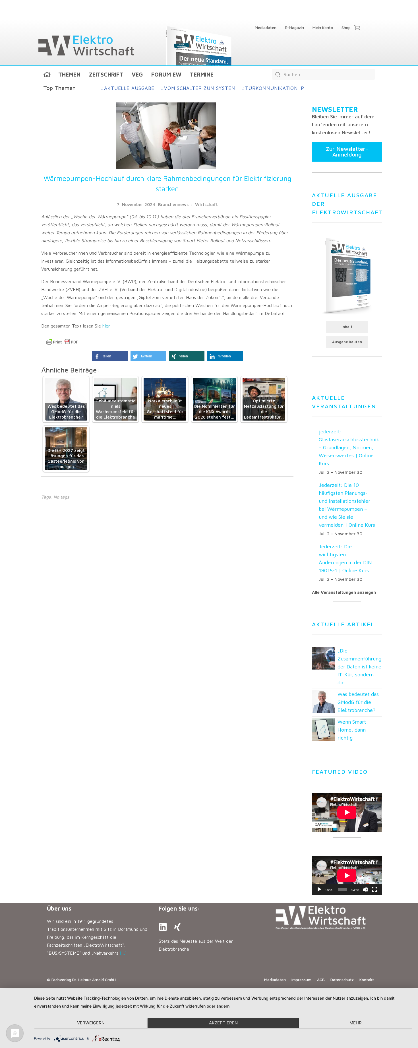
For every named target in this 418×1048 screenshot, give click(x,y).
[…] (123, 953)
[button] (110, 356)
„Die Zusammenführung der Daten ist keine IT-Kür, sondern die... (359, 666)
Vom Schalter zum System (198, 88)
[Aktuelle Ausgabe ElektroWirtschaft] (347, 275)
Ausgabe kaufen (347, 342)
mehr (355, 1023)
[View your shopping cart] (357, 28)
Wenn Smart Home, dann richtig (352, 730)
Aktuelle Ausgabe (127, 88)
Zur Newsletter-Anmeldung (347, 151)
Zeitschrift (106, 74)
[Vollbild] (374, 889)
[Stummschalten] (365, 889)
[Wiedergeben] (319, 889)
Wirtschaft (206, 204)
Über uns (59, 908)
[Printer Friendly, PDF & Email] (62, 342)
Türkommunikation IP (273, 88)
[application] (347, 875)
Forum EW (166, 74)
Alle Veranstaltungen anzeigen (344, 592)
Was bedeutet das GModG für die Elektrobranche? (358, 702)
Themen (69, 74)
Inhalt (347, 327)
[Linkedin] (163, 927)
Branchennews (173, 204)
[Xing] (177, 927)
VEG (137, 74)
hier (106, 325)
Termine (202, 74)
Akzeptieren (223, 1023)
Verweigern (91, 1023)
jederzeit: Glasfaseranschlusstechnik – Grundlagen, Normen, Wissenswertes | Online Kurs (349, 447)
